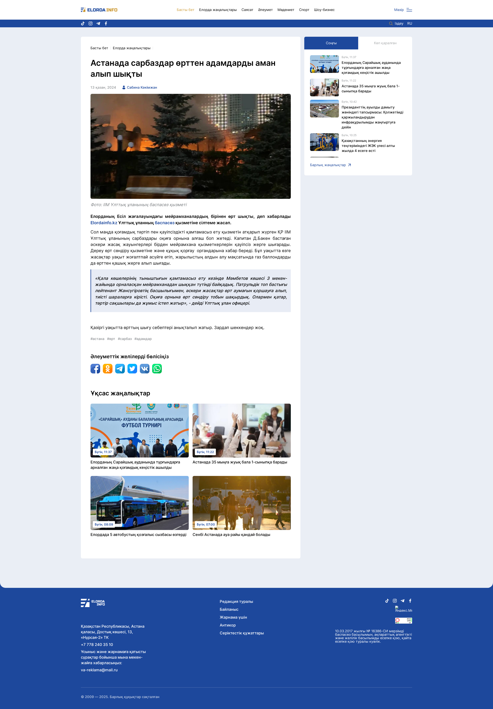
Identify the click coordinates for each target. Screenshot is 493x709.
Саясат (247, 10)
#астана (97, 339)
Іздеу (399, 23)
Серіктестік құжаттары (242, 633)
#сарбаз (125, 339)
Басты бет (186, 10)
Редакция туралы (236, 601)
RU (409, 23)
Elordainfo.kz (104, 222)
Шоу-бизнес (324, 10)
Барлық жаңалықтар (328, 165)
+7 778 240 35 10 (97, 644)
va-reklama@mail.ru (99, 670)
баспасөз (164, 222)
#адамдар (143, 339)
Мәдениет (286, 10)
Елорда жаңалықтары (218, 10)
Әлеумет (265, 10)
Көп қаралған (385, 43)
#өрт (111, 339)
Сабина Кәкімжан (142, 87)
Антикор (228, 625)
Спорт (304, 10)
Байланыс (229, 609)
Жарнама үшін (233, 617)
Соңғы (331, 43)
